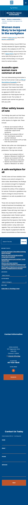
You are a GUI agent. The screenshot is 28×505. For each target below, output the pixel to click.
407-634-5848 (13, 362)
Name (3, 440)
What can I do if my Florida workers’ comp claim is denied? (12, 256)
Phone (4, 456)
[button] (26, 3)
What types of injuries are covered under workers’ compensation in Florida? (13, 267)
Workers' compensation (8, 39)
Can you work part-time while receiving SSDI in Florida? (13, 252)
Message (4, 465)
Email (4, 448)
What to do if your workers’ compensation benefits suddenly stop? (13, 264)
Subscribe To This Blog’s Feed (10, 288)
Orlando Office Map (14, 356)
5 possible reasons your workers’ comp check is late (13, 260)
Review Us (13, 377)
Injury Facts (9, 54)
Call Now (15, 8)
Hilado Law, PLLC (12, 37)
